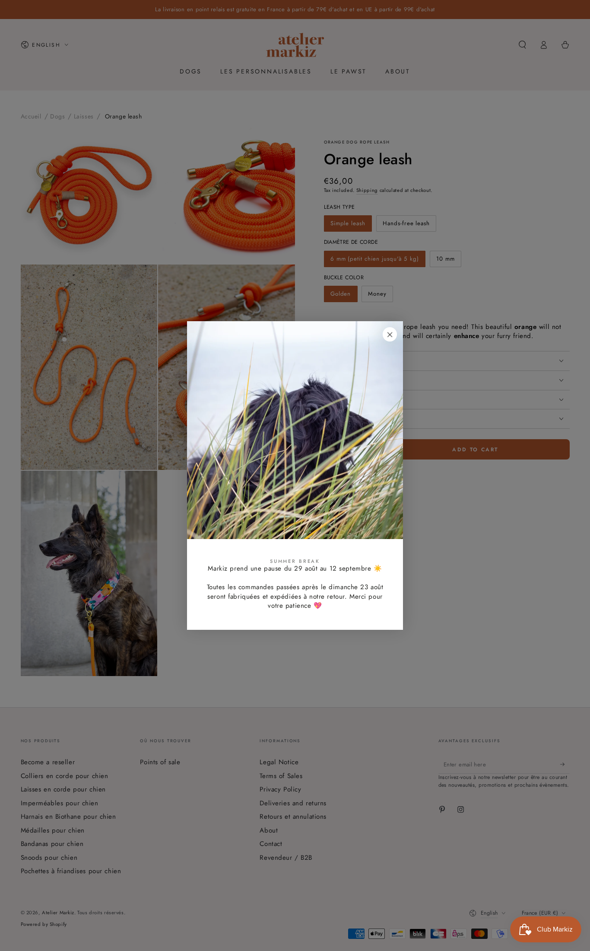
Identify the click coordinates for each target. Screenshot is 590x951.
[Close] (390, 335)
